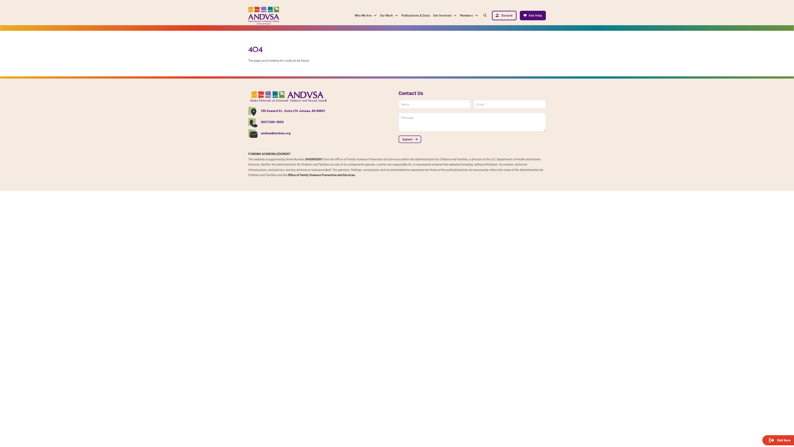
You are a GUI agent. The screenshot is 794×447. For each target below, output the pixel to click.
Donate (507, 15)
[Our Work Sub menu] (396, 15)
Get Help (535, 15)
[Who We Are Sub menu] (375, 15)
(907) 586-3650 (272, 122)
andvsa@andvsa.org (276, 133)
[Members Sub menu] (476, 15)
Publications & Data (415, 15)
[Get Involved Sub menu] (455, 15)
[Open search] (485, 15)
